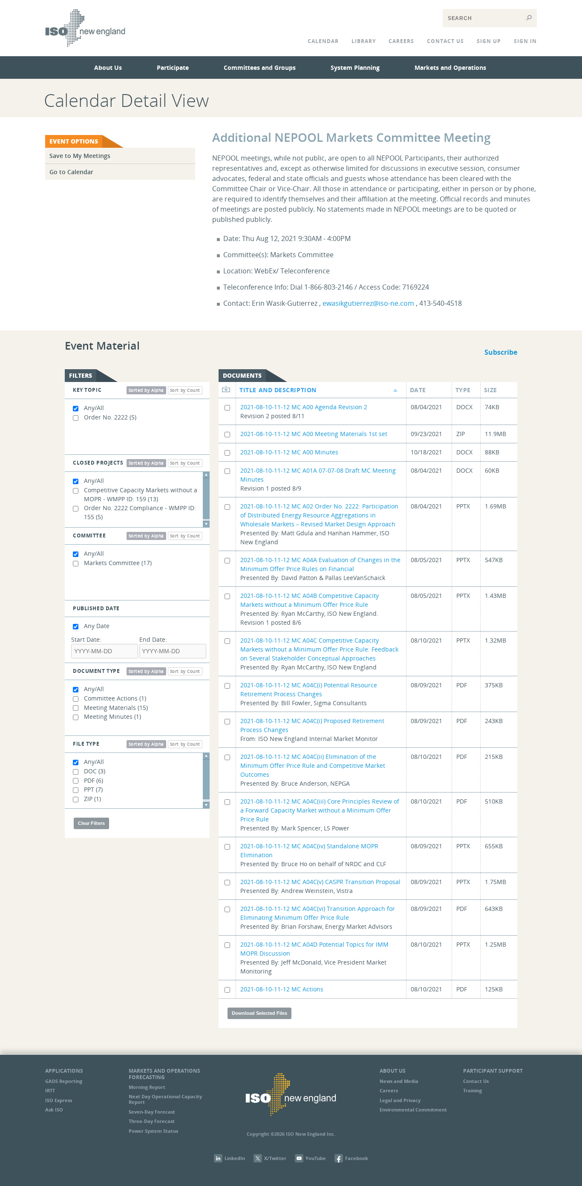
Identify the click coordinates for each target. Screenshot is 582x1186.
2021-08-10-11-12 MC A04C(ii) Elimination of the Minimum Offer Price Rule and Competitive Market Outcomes (312, 765)
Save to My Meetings (79, 156)
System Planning (355, 67)
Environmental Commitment (413, 1109)
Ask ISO (54, 1109)
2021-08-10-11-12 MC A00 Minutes (289, 452)
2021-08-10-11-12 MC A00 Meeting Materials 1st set (313, 434)
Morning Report (147, 1087)
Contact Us (476, 1081)
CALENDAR (323, 41)
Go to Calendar (71, 172)
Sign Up (489, 41)
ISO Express (58, 1100)
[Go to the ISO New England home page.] (85, 53)
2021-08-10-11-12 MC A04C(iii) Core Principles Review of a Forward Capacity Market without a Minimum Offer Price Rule (319, 810)
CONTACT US (445, 41)
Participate (173, 67)
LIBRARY (364, 41)
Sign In (525, 41)
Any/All (94, 408)
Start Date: (86, 639)
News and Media (399, 1081)
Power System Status (153, 1131)
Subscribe (500, 352)
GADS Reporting (63, 1081)
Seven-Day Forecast (152, 1111)
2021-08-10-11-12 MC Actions (281, 989)
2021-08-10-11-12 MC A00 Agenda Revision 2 (303, 407)
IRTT (50, 1090)
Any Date (96, 626)
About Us (108, 67)
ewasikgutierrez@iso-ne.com (368, 303)
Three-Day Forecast (152, 1121)
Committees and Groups (260, 67)
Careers (401, 41)
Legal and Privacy (400, 1100)
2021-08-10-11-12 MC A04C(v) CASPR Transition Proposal (320, 882)
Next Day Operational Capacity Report (165, 1099)
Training (472, 1090)
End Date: (153, 639)
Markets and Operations (450, 67)
